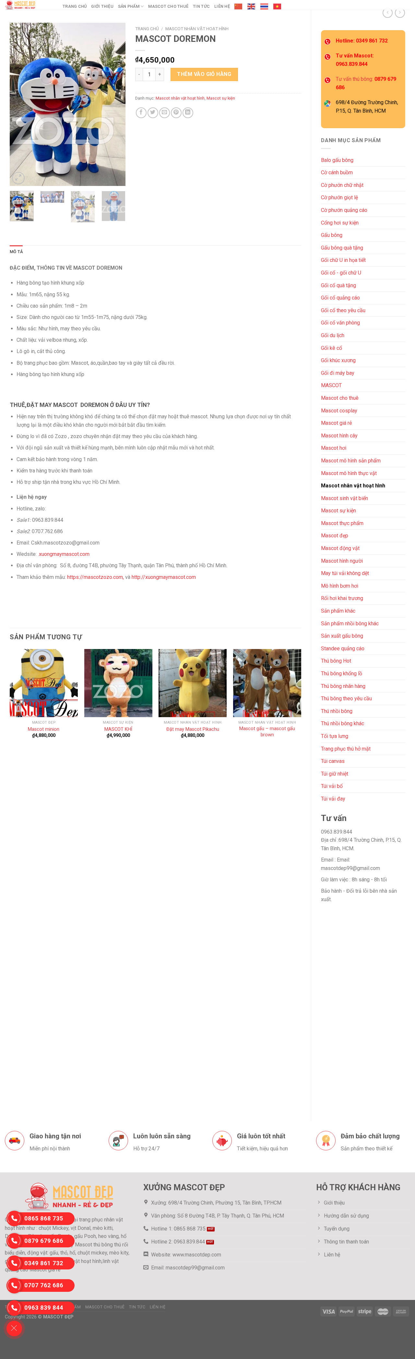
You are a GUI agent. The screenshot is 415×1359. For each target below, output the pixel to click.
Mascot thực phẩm (342, 523)
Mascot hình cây (339, 436)
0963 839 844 (43, 1307)
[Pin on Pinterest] (176, 112)
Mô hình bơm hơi (339, 586)
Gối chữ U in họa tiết (343, 260)
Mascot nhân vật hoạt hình (353, 486)
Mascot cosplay (339, 411)
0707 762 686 (43, 1285)
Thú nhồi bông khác (342, 723)
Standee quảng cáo (342, 648)
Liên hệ (222, 6)
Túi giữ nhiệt (334, 774)
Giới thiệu (102, 6)
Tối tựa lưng (334, 736)
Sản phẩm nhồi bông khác (350, 623)
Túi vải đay (333, 799)
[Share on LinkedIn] (188, 112)
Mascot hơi (333, 448)
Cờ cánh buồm (337, 172)
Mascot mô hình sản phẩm (351, 461)
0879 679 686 (43, 1240)
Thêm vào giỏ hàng (204, 74)
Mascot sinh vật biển (344, 498)
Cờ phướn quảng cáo (344, 210)
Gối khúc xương (338, 360)
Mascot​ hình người (342, 561)
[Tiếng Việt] (277, 6)
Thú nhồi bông (336, 711)
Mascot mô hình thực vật (349, 473)
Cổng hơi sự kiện (340, 223)
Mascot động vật (340, 548)
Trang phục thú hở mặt (346, 749)
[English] (251, 6)
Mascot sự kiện (338, 511)
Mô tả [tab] (16, 251)
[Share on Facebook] (141, 112)
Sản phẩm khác (338, 611)
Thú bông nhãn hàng (343, 686)
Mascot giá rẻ (336, 423)
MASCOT (331, 385)
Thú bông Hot (336, 661)
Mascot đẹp (334, 536)
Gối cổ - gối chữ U (341, 273)
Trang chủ (75, 6)
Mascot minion (43, 729)
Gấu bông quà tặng (342, 248)
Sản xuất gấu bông (342, 636)
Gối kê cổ (331, 348)
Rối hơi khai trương (342, 598)
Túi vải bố (332, 786)
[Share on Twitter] (153, 112)
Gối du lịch (332, 335)
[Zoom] (18, 178)
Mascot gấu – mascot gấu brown (267, 732)
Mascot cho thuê (168, 6)
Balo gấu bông (337, 160)
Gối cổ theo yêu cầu (343, 310)
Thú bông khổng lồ (341, 673)
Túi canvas (333, 761)
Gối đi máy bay (337, 373)
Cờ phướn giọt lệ (339, 197)
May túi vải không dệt (345, 573)
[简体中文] (238, 6)
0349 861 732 (43, 1263)
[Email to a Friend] (164, 112)
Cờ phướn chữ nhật (342, 185)
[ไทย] (264, 6)
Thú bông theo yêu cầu (346, 698)
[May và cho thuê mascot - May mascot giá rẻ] (29, 5)
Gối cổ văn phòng (340, 323)
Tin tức (201, 6)
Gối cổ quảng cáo (340, 298)
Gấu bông (331, 235)
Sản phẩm (128, 6)
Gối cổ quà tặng (338, 285)
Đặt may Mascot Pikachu (192, 729)
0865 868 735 (43, 1218)
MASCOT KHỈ (118, 729)
